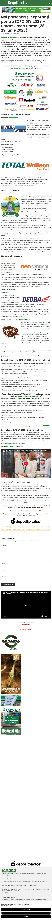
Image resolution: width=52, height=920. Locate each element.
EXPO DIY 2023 (24, 527)
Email (3, 570)
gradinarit (47, 527)
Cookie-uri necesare (26, 913)
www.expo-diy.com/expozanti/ (23, 65)
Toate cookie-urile (26, 909)
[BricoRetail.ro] (17, 3)
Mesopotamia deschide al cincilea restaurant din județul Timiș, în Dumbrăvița (19, 885)
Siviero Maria (24, 320)
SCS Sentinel (46, 529)
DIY (17, 527)
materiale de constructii (18, 529)
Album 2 (12, 446)
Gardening (40, 527)
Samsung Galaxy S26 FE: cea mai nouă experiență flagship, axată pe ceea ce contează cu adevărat (24, 899)
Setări (26, 916)
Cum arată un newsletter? (26, 629)
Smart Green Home (14, 532)
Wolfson (27, 532)
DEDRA (13, 527)
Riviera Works (38, 529)
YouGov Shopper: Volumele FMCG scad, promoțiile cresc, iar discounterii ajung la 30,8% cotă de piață (24, 881)
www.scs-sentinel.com (7, 259)
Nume (3, 563)
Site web (3, 576)
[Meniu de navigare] (49, 3)
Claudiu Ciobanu (6, 33)
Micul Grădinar (29, 529)
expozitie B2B (32, 527)
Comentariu (4, 545)
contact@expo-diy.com (23, 68)
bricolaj (8, 527)
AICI (33, 515)
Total (22, 532)
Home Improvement (6, 529)
